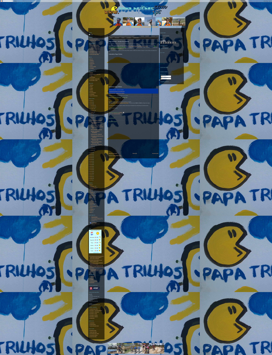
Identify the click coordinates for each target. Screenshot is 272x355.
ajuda (91, 184)
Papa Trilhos (92, 201)
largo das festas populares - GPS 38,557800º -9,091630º (138, 46)
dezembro (93, 105)
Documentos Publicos (93, 335)
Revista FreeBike (93, 66)
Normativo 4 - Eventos (94, 315)
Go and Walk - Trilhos (93, 80)
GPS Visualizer (92, 77)
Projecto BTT (92, 63)
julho (92, 113)
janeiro (92, 150)
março (92, 146)
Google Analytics (93, 324)
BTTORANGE (93, 222)
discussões (92, 195)
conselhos (92, 192)
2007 (91, 180)
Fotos (123, 37)
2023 (91, 152)
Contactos (136, 37)
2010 (91, 174)
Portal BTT (92, 60)
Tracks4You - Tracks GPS (94, 78)
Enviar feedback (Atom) (117, 155)
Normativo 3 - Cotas (93, 313)
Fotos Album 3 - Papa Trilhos (95, 49)
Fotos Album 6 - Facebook (94, 45)
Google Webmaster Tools (94, 325)
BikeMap (91, 72)
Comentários (164, 78)
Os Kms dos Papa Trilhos (94, 54)
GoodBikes (92, 279)
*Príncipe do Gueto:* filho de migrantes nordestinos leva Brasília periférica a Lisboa (96, 270)
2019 (91, 159)
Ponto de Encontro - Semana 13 (96, 144)
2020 (91, 157)
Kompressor (92, 276)
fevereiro (92, 148)
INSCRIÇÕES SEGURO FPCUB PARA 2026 (117, 91)
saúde (91, 207)
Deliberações (92, 318)
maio (92, 117)
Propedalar (92, 68)
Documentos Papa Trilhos (94, 333)
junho (92, 115)
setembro (92, 110)
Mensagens (164, 76)
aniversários (92, 186)
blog (90, 190)
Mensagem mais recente (113, 153)
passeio (91, 204)
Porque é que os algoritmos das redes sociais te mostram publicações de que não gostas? (96, 266)
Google (91, 86)
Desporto (91, 91)
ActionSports (92, 282)
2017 (91, 162)
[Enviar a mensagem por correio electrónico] (123, 112)
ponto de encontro (93, 206)
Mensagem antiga (155, 153)
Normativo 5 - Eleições (94, 316)
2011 (91, 173)
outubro (92, 108)
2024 (91, 103)
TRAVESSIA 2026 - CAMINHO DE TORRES (116, 93)
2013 (91, 169)
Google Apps (92, 322)
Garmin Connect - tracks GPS (95, 74)
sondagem (92, 209)
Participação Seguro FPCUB (95, 40)
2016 (91, 164)
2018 (91, 161)
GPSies (91, 75)
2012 (91, 171)
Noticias (91, 89)
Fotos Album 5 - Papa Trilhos (95, 46)
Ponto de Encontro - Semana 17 (96, 120)
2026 (91, 100)
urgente (91, 210)
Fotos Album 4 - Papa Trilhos (95, 48)
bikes (91, 189)
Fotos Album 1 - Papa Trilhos (95, 52)
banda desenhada (93, 187)
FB (90, 198)
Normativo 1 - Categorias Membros (96, 310)
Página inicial (135, 153)
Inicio (111, 37)
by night (129, 37)
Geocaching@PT (93, 92)
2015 (91, 166)
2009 (91, 176)
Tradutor (91, 88)
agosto (92, 112)
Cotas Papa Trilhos (93, 336)
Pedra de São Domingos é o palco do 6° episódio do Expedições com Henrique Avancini (97, 219)
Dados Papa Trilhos (93, 332)
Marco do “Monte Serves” (95, 223)
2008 (91, 178)
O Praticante (92, 94)
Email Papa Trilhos (93, 330)
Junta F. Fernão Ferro (94, 95)
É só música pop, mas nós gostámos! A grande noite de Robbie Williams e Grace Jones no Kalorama (97, 257)
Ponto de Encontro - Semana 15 (96, 129)
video (91, 212)
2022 (91, 154)
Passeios (117, 37)
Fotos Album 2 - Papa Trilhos (95, 51)
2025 (91, 102)
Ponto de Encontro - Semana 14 (96, 134)
